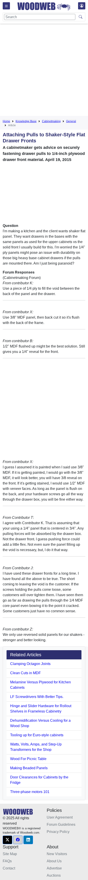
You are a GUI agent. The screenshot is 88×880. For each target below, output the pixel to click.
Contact (9, 868)
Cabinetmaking (51, 121)
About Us (54, 861)
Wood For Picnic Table (28, 759)
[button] (7, 840)
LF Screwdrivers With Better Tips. (36, 697)
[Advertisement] (44, 70)
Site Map (10, 854)
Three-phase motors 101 (29, 792)
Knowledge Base (26, 121)
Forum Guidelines (61, 824)
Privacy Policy (58, 832)
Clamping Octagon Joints (30, 664)
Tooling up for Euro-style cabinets (36, 735)
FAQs (7, 861)
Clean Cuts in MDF (25, 673)
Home (6, 121)
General (71, 121)
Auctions (54, 875)
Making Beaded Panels (29, 768)
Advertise (54, 868)
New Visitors (57, 854)
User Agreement (60, 817)
